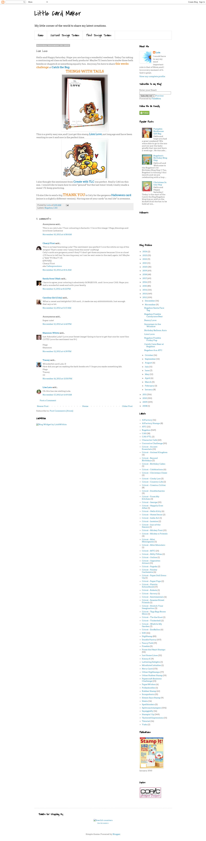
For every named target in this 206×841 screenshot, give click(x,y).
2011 (145, 394)
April (148, 378)
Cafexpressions (54, 266)
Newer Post (42, 406)
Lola (158, 52)
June (147, 370)
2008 (145, 406)
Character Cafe (149, 440)
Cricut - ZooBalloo (151, 629)
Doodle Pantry (149, 640)
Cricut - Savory (149, 593)
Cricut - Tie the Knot (152, 617)
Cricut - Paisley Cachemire (149, 571)
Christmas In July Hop (159, 183)
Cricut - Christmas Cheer (154, 473)
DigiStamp (147, 636)
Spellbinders (148, 704)
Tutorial (146, 721)
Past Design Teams (98, 35)
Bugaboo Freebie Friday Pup (152, 339)
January (149, 389)
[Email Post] (67, 205)
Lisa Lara (47, 387)
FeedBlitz (156, 98)
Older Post (127, 406)
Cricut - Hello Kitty (151, 511)
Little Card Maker (57, 13)
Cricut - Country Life (152, 482)
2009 (145, 402)
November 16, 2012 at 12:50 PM (57, 378)
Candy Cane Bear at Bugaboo (154, 345)
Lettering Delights (151, 662)
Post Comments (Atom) (61, 411)
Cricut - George (149, 502)
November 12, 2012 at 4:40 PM (57, 324)
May (147, 374)
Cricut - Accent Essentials (149, 448)
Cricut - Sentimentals (153, 597)
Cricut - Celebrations (152, 469)
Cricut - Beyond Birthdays (150, 459)
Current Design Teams (65, 35)
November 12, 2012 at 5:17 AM (57, 308)
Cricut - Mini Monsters (153, 545)
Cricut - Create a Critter (154, 485)
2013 (145, 293)
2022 (145, 259)
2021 (145, 263)
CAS (55, 208)
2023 (145, 255)
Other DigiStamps (151, 672)
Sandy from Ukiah (52, 278)
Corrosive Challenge (152, 443)
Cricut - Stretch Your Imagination (152, 607)
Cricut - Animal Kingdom (154, 452)
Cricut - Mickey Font (152, 530)
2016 (145, 282)
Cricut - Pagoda (149, 566)
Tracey (46, 360)
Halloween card (121, 195)
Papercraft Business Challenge (152, 680)
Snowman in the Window (152, 325)
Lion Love (95, 134)
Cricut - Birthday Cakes (153, 464)
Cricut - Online (149, 557)
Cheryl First (49, 243)
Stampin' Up (148, 714)
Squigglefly (147, 711)
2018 (145, 274)
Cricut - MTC (148, 551)
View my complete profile (152, 76)
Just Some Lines (150, 655)
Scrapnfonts (148, 694)
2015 (145, 286)
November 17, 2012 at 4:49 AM (57, 395)
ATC (144, 427)
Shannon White (51, 333)
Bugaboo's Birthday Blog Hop (160, 158)
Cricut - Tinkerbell (151, 620)
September (150, 359)
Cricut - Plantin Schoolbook (150, 585)
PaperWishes (149, 684)
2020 (145, 267)
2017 (145, 278)
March (148, 382)
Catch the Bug (60, 67)
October (149, 355)
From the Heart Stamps (153, 649)
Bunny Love (150, 320)
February (150, 386)
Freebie (146, 646)
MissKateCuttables (151, 665)
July (147, 367)
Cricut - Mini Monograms (148, 540)
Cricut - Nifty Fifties (152, 554)
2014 (145, 290)
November (150, 304)
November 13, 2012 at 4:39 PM (57, 351)
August (148, 363)
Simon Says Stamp (151, 698)
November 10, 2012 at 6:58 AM (57, 234)
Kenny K (146, 659)
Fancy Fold (147, 643)
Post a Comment (48, 400)
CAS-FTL (146, 437)
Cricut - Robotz (149, 590)
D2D (144, 633)
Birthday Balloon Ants (155, 330)
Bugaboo (49, 208)
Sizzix (145, 701)
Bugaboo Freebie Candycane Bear (153, 315)
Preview (159, 96)
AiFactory (147, 420)
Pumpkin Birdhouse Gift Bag (158, 131)
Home (41, 35)
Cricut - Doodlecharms (153, 491)
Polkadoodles (148, 688)
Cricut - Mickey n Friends (154, 534)
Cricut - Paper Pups (151, 581)
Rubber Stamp (149, 691)
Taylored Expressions (153, 718)
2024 (145, 251)
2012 (145, 297)
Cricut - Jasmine (150, 521)
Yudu (144, 724)
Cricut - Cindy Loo (151, 478)
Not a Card (147, 669)
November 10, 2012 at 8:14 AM (57, 270)
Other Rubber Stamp (152, 675)
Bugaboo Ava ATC (153, 350)
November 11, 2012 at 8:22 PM (57, 289)
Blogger (116, 834)
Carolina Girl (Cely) (52, 298)
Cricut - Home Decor (152, 514)
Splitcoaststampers (151, 708)
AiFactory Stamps (151, 423)
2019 (145, 270)
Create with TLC (83, 181)
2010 (145, 398)
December (150, 301)
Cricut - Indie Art (150, 518)
